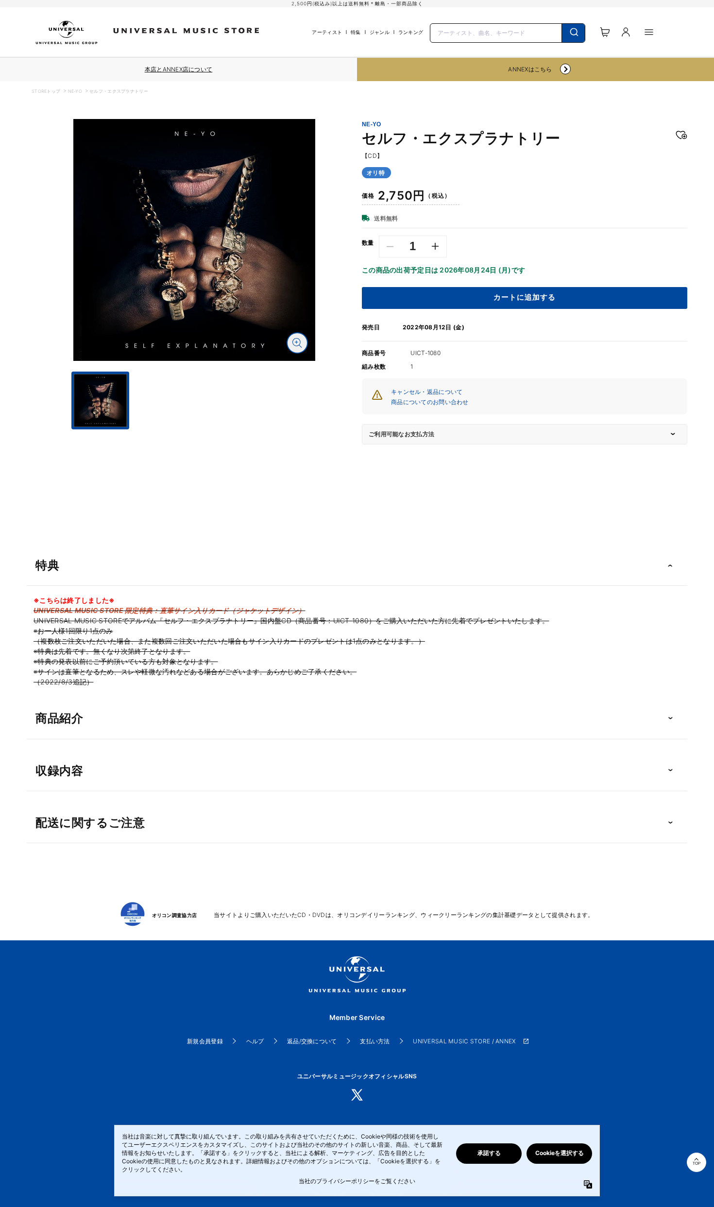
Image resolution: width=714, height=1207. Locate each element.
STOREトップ (46, 91)
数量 (368, 243)
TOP (696, 1163)
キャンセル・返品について (426, 391)
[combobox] (507, 32)
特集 (356, 32)
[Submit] (573, 33)
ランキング (410, 32)
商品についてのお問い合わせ (430, 402)
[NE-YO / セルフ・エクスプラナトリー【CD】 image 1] (194, 240)
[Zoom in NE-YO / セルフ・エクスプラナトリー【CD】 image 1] (297, 343)
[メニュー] (649, 32)
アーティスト (327, 32)
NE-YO (75, 91)
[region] (178, 69)
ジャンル (380, 32)
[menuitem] (194, 438)
